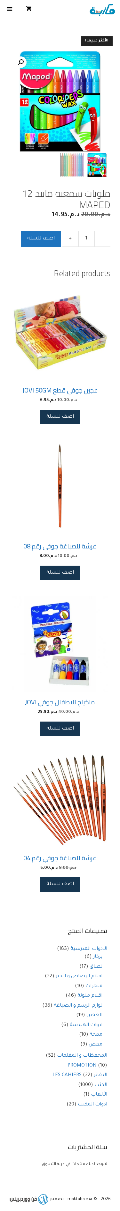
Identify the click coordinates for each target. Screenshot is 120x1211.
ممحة (96, 1035)
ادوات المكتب (92, 1104)
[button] (21, 62)
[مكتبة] (102, 10)
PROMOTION (82, 1065)
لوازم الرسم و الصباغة (78, 1006)
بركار (97, 957)
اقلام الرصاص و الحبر (79, 976)
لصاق (96, 967)
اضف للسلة (41, 238)
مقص (95, 1044)
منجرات (93, 986)
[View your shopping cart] (29, 10)
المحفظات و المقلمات (82, 1056)
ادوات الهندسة (86, 1025)
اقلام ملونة (89, 996)
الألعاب (99, 1094)
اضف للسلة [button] (60, 417)
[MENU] (10, 10)
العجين (94, 1015)
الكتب (100, 1085)
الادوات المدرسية (88, 949)
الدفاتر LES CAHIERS (79, 1075)
